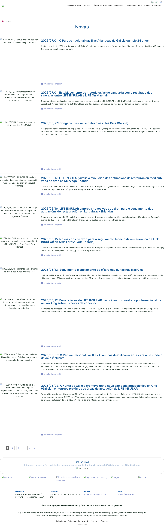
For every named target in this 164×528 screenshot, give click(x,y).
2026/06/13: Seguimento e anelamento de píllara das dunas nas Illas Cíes (92, 269)
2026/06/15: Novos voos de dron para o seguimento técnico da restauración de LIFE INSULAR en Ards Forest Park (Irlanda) (100, 240)
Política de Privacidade (78, 521)
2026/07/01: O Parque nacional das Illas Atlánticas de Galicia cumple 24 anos (95, 40)
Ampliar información (52, 84)
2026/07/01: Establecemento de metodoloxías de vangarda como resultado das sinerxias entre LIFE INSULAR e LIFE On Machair (96, 94)
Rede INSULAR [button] (133, 5)
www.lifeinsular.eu (126, 494)
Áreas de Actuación (103, 5)
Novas (147, 5)
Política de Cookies (99, 521)
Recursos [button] (118, 5)
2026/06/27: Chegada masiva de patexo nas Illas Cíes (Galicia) (84, 123)
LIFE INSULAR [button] (73, 5)
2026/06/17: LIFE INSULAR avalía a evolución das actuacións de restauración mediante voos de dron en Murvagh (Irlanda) (102, 179)
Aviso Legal (61, 521)
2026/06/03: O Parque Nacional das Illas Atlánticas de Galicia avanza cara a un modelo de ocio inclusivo (101, 356)
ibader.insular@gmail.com (95, 494)
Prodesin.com (82, 524)
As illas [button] (86, 5)
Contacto (156, 5)
